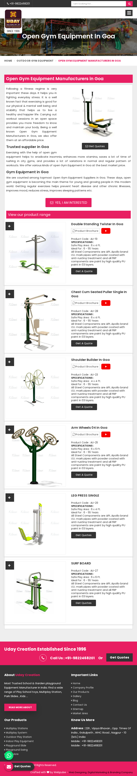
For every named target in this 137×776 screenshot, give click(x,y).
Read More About (20, 707)
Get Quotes (96, 146)
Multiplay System (16, 732)
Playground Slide (15, 745)
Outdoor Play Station (18, 737)
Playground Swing (16, 750)
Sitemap (77, 709)
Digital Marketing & (98, 772)
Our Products (80, 692)
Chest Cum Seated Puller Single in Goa (99, 294)
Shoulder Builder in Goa (90, 360)
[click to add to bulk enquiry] (10, 226)
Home (8, 60)
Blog (75, 700)
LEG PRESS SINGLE (85, 495)
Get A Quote (84, 271)
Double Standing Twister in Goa (97, 224)
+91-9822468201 (19, 3)
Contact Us (79, 705)
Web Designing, (78, 772)
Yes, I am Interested (70, 202)
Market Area (80, 713)
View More (12, 754)
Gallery (76, 696)
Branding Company (121, 772)
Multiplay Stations (16, 728)
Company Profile (83, 687)
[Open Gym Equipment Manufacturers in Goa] (95, 113)
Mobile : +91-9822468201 (86, 741)
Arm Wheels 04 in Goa (89, 427)
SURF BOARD (81, 563)
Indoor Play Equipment (19, 741)
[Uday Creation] (13, 21)
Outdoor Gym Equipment (35, 60)
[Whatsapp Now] (8, 755)
